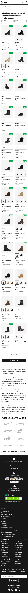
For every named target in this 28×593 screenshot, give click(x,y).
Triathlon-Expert (19, 558)
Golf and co (4, 554)
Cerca (8, 6)
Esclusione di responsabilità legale (10, 531)
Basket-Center (5, 542)
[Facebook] (8, 590)
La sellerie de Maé (6, 560)
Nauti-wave (4, 563)
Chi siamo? (4, 523)
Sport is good (18, 552)
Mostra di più (14, 360)
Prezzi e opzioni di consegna (9, 534)
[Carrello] (26, 2)
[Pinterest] (16, 590)
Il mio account (5, 511)
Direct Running (5, 545)
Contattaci (14, 464)
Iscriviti (14, 580)
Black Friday (4, 385)
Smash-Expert (18, 549)
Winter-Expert (18, 563)
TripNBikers (18, 560)
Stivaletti (13, 10)
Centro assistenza (6, 513)
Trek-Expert (18, 556)
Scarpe (7, 10)
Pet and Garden (19, 545)
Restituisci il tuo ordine (14, 491)
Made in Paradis (5, 561)
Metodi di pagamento (6, 532)
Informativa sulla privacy (7, 536)
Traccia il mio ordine (6, 515)
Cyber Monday (13, 385)
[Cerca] (5, 6)
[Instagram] (12, 590)
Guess (3, 42)
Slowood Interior (19, 547)
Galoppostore (4, 552)
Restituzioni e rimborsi (7, 529)
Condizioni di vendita (6, 527)
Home (2, 10)
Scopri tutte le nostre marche (14, 451)
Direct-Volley (4, 547)
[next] (27, 435)
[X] (19, 590)
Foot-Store (4, 551)
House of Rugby (5, 558)
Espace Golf (4, 549)
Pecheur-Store (18, 543)
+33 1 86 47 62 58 (14, 468)
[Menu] (2, 6)
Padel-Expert (18, 542)
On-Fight (3, 565)
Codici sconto (4, 518)
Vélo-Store (17, 561)
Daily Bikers (4, 543)
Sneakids (17, 551)
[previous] (1, 435)
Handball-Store (5, 556)
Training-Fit (18, 554)
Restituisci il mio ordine (7, 516)
